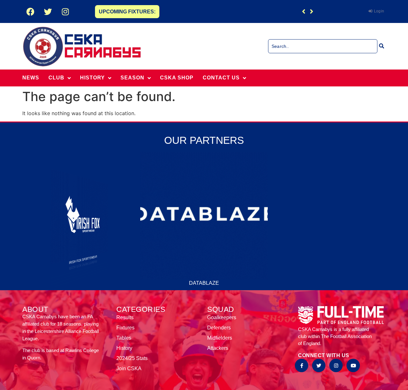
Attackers (217, 348)
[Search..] (322, 46)
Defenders (219, 327)
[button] (311, 11)
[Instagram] (65, 11)
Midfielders (219, 338)
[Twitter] (48, 11)
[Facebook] (30, 11)
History (124, 348)
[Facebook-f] (301, 365)
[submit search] (381, 46)
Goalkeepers (221, 317)
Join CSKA (129, 368)
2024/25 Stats (132, 358)
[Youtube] (353, 365)
